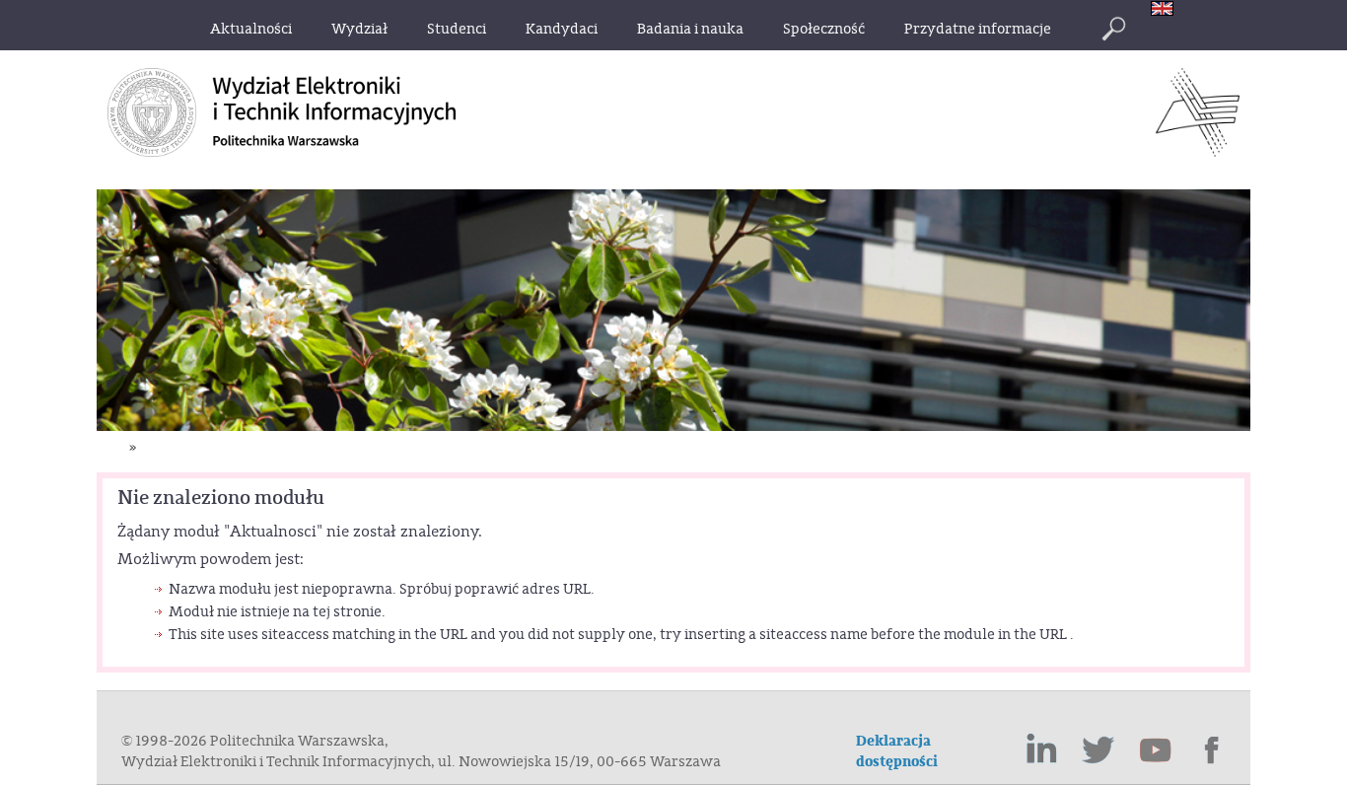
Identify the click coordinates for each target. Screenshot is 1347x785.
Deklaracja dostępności (897, 751)
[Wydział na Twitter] (1098, 750)
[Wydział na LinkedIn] (1041, 750)
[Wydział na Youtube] (1155, 750)
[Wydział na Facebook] (1213, 750)
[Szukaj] (1113, 28)
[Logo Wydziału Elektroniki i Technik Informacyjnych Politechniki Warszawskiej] (1198, 151)
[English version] (1167, 10)
